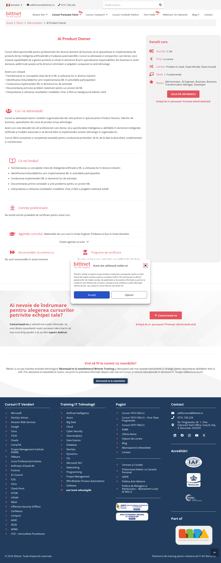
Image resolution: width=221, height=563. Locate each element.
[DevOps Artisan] (8, 417)
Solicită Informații (183, 94)
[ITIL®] (8, 435)
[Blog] (119, 443)
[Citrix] (8, 483)
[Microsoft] (8, 413)
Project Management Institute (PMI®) (27, 451)
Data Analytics (74, 435)
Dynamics (71, 453)
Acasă (9, 22)
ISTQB (14, 493)
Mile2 (14, 502)
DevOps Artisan (19, 417)
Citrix (14, 483)
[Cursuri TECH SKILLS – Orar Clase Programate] (119, 419)
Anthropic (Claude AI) (22, 465)
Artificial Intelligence (77, 413)
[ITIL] (63, 458)
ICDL (13, 479)
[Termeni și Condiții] (119, 464)
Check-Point (17, 488)
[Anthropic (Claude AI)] (8, 465)
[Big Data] (63, 422)
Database (71, 444)
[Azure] (63, 417)
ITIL (68, 458)
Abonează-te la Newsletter (136, 447)
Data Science (73, 440)
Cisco (14, 431)
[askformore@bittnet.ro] (174, 413)
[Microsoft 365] (63, 462)
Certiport (16, 515)
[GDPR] (119, 476)
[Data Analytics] (63, 435)
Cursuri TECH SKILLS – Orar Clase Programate (140, 419)
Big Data (71, 422)
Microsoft (16, 413)
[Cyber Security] (63, 431)
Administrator (35, 22)
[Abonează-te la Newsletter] (119, 447)
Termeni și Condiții (132, 464)
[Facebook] (182, 435)
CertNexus (16, 511)
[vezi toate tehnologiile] (63, 490)
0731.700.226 (185, 417)
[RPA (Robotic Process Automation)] (63, 480)
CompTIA (16, 444)
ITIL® (14, 435)
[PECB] (8, 524)
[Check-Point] (8, 488)
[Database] (63, 444)
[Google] (8, 426)
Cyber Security (74, 431)
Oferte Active (129, 434)
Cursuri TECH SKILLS (133, 413)
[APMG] (8, 529)
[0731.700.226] (174, 417)
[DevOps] (63, 449)
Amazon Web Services (23, 422)
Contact (126, 452)
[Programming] (63, 471)
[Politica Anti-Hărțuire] (119, 481)
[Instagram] (189, 435)
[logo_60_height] (13, 14)
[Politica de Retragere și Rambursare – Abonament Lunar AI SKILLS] (119, 488)
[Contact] (119, 452)
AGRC (14, 520)
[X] (204, 435)
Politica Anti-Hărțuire (133, 481)
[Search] (160, 4)
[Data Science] (63, 440)
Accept (92, 294)
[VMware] (8, 456)
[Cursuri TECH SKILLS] (119, 413)
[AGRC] (8, 520)
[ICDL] (8, 479)
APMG (14, 529)
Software (71, 485)
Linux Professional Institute (26, 461)
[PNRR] (119, 429)
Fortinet (15, 470)
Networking (72, 467)
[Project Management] (63, 476)
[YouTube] (196, 435)
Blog (124, 443)
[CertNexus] (8, 511)
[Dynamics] (63, 453)
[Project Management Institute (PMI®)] (8, 450)
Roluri (20, 22)
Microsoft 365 (74, 462)
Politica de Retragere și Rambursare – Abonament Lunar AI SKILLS (140, 488)
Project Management (77, 476)
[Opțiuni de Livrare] (119, 438)
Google (15, 426)
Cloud (69, 426)
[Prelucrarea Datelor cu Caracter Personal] (119, 470)
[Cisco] (8, 431)
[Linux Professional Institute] (8, 461)
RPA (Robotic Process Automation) (85, 481)
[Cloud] (63, 426)
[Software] (63, 485)
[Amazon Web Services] (8, 422)
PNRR (125, 429)
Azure (69, 417)
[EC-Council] (8, 474)
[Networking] (63, 467)
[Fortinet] (8, 470)
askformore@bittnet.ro (190, 413)
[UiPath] (8, 497)
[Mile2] (8, 502)
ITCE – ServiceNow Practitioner (28, 533)
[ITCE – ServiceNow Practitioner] (8, 533)
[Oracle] (8, 440)
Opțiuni (129, 294)
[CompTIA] (8, 444)
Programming (74, 472)
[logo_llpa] (194, 535)
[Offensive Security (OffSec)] (8, 506)
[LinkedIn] (174, 435)
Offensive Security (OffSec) (25, 506)
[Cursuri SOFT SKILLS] (119, 425)
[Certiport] (8, 515)
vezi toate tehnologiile (78, 490)
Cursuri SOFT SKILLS (133, 425)
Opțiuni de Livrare (132, 438)
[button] (145, 265)
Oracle (14, 440)
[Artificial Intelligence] (63, 413)
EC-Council (17, 474)
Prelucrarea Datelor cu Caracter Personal (139, 471)
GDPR (125, 476)
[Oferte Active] (119, 434)
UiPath (14, 497)
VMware (15, 456)
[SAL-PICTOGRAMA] (138, 507)
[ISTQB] (8, 492)
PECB (14, 524)
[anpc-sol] (138, 517)
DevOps (70, 449)
